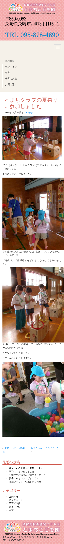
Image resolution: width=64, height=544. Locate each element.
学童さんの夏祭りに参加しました (26, 468)
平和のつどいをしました (21, 471)
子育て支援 (11, 78)
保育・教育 (11, 67)
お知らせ (28, 112)
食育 (7, 72)
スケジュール (16, 500)
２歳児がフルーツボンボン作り (25, 482)
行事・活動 (15, 506)
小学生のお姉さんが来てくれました (27, 475)
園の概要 (9, 61)
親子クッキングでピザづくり (46, 448)
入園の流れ (11, 84)
